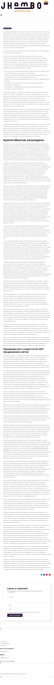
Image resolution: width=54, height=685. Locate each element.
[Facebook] (44, 575)
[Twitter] (42, 575)
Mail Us (2, 655)
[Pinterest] (47, 575)
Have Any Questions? (7, 648)
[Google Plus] (50, 575)
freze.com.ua (7, 28)
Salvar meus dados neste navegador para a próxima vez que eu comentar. (25, 612)
